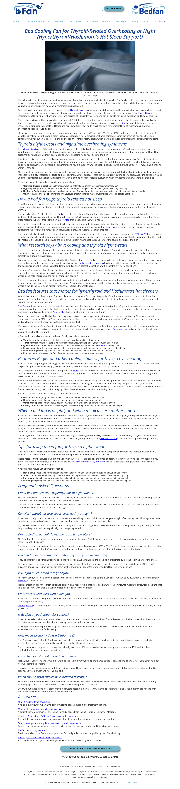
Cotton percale (120, 329)
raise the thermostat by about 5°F (88, 461)
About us (106, 21)
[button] (38, 21)
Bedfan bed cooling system (31, 730)
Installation (92, 21)
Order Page (120, 21)
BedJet (61, 214)
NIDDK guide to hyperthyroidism (34, 701)
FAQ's (145, 21)
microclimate (111, 227)
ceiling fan (64, 219)
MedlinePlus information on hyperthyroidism (40, 709)
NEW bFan (60, 21)
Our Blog (134, 21)
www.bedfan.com (108, 438)
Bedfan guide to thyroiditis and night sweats (40, 737)
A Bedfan (121, 123)
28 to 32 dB (58, 311)
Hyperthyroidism (78, 110)
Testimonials (76, 21)
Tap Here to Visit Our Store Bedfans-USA (90, 748)
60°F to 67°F (141, 234)
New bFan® (132, 782)
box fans (101, 345)
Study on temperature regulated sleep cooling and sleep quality (49, 723)
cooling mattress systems (91, 263)
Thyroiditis (143, 113)
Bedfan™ (17, 21)
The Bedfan (24, 306)
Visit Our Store (114, 8)
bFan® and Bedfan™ (37, 21)
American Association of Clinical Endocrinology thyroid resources (50, 716)
